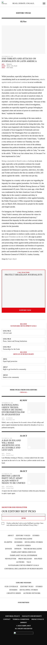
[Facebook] (8, 574)
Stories (36, 535)
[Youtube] (21, 574)
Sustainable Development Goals (23, 565)
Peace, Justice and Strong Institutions (15, 341)
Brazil (15, 66)
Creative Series (23, 545)
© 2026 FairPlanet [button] (23, 626)
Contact (6, 619)
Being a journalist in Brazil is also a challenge (18, 161)
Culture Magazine (23, 539)
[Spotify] (30, 574)
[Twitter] (16, 574)
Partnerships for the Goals (11, 349)
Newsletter (10, 559)
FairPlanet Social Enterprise (23, 555)
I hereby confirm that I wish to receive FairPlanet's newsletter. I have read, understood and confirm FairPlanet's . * (25, 524)
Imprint (23, 622)
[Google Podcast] (39, 574)
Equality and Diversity (32, 616)
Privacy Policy (33, 525)
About (11, 535)
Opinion (17, 549)
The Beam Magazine (33, 549)
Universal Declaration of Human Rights (23, 569)
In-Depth (8, 542)
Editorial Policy (12, 616)
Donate (8, 549)
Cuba (12, 66)
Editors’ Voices (23, 535)
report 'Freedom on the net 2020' (16, 237)
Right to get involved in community (14, 369)
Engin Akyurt (12, 259)
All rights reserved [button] (23, 628)
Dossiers (18, 542)
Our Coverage (11, 586)
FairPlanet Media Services (23, 552)
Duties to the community (11, 377)
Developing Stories (34, 542)
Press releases (25, 559)
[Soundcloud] (25, 574)
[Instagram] (12, 574)
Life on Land (7, 333)
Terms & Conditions (21, 619)
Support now (25, 310)
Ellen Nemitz (10, 67)
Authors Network (31, 593)
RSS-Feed (38, 559)
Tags (29, 562)
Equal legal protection (10, 361)
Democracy (9, 64)
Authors (20, 562)
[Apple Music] (34, 574)
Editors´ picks (26, 586)
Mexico (8, 66)
